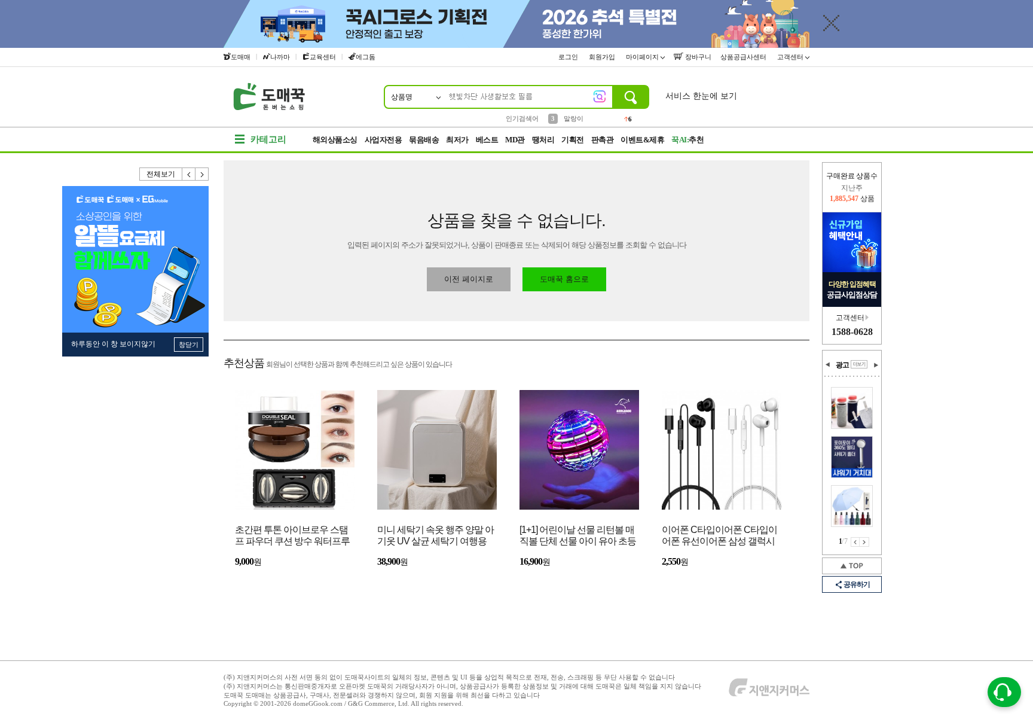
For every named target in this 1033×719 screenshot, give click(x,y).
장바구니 (697, 56)
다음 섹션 (876, 365)
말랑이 (573, 117)
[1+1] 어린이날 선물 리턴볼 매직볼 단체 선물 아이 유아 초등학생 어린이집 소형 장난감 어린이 (577, 536)
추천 (687, 139)
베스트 (487, 139)
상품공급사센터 (744, 56)
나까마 (280, 56)
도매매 (240, 56)
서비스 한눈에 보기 (701, 96)
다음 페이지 (864, 542)
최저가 (457, 139)
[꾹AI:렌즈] (600, 96)
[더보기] (859, 364)
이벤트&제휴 (642, 139)
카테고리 (268, 139)
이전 (188, 174)
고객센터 (791, 56)
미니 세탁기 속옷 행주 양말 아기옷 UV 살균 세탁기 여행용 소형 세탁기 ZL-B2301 (435, 536)
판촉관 (602, 139)
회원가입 (603, 56)
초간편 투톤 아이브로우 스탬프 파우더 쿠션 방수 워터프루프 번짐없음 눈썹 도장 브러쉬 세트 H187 (292, 536)
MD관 (515, 139)
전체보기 (160, 174)
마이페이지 (643, 56)
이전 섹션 (828, 365)
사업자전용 (383, 139)
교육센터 (323, 56)
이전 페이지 (855, 542)
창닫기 (188, 344)
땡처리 (543, 139)
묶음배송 (424, 139)
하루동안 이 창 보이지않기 (113, 344)
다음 (202, 174)
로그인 (569, 56)
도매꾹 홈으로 (564, 279)
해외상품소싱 (335, 139)
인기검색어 (522, 118)
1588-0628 (852, 332)
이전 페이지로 (468, 279)
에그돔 (365, 56)
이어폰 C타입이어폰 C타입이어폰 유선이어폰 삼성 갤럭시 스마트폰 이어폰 (719, 536)
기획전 (572, 139)
